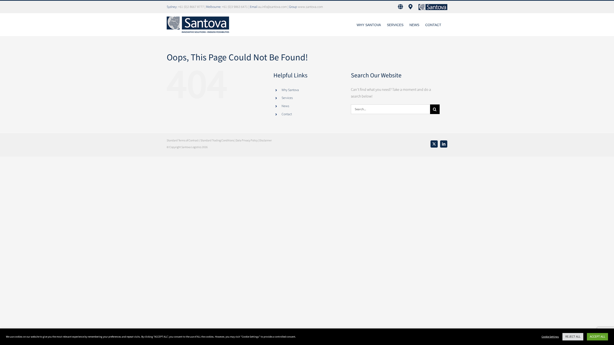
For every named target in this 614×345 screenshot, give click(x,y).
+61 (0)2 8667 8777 (191, 7)
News (285, 106)
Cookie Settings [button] (550, 337)
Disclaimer (265, 140)
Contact (287, 114)
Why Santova (290, 90)
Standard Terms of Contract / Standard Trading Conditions (200, 140)
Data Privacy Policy (247, 140)
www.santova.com (310, 7)
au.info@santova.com (272, 7)
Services (287, 98)
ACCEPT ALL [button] (597, 336)
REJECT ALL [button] (572, 336)
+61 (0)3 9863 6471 (235, 7)
